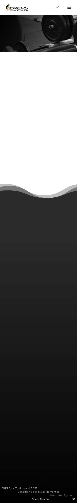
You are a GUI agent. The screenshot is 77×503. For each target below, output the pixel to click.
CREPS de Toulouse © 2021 (19, 488)
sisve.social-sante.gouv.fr (23, 340)
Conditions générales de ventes (38, 491)
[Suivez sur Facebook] (38, 291)
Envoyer (38, 469)
